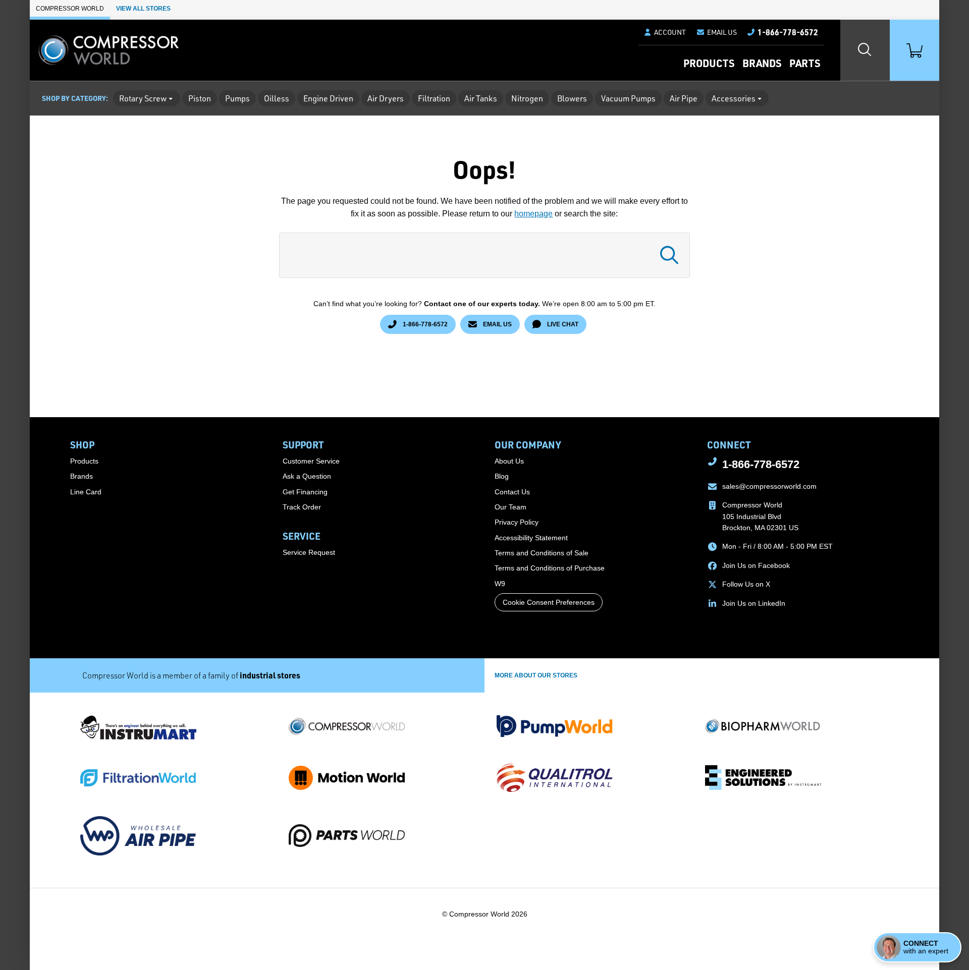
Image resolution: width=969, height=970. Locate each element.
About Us (509, 461)
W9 (500, 584)
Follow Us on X (746, 584)
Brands (761, 63)
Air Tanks (480, 98)
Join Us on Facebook (756, 565)
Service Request (309, 552)
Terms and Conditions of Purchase (550, 568)
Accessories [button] (734, 98)
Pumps (237, 98)
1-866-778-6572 (424, 323)
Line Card (85, 492)
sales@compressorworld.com (769, 486)
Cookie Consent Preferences (549, 602)
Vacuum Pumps (628, 98)
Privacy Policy (517, 522)
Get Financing (305, 492)
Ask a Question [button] (307, 476)
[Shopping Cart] (914, 50)
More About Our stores (536, 675)
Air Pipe (683, 98)
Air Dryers (385, 98)
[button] (716, 32)
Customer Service (311, 461)
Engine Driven (328, 98)
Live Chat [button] (562, 323)
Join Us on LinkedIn (753, 603)
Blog (502, 476)
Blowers (572, 98)
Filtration (434, 98)
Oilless (276, 98)
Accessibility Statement (531, 538)
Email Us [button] (496, 323)
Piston (199, 98)
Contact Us (512, 492)
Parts (804, 63)
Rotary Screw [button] (143, 98)
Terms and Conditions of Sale (541, 553)
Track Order (302, 507)
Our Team (510, 507)
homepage (533, 213)
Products (708, 63)
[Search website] (865, 50)
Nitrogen (527, 98)
